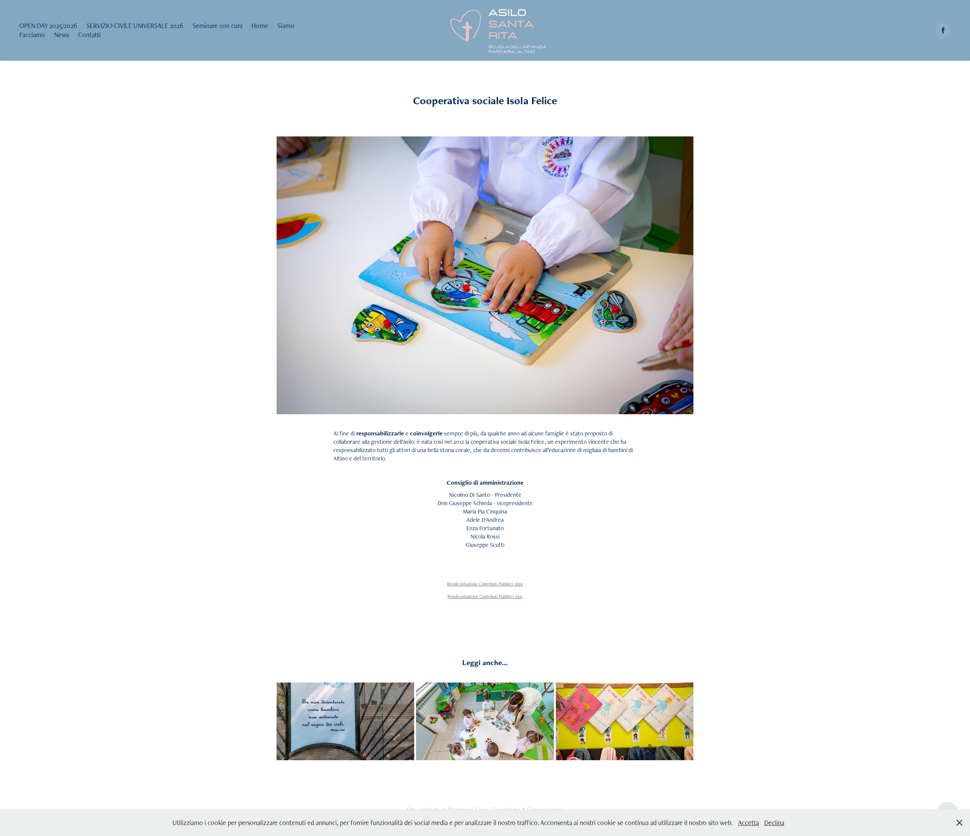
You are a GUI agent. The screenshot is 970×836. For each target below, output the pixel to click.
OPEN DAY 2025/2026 (48, 25)
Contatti (89, 34)
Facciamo (32, 34)
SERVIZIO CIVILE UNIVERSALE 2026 (134, 25)
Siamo (285, 25)
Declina (774, 822)
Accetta (748, 822)
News (61, 34)
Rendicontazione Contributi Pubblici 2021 (485, 596)
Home (260, 25)
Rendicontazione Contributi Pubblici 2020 (485, 584)
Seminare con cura (217, 25)
